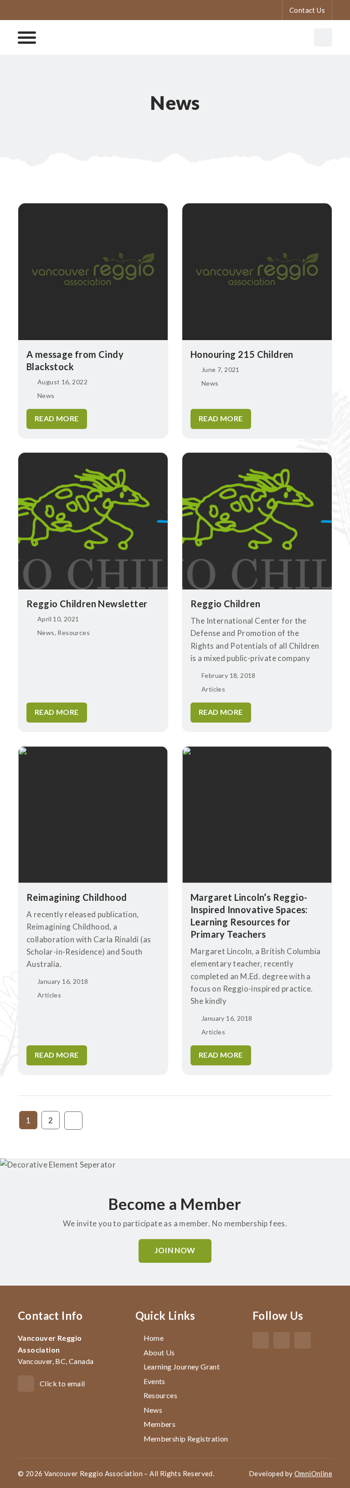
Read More (57, 418)
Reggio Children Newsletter (86, 603)
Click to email (62, 1383)
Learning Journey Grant (182, 1366)
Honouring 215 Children (241, 354)
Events (154, 1381)
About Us (159, 1352)
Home (154, 1337)
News (153, 1409)
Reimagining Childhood (76, 897)
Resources (161, 1395)
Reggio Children (225, 603)
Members (160, 1424)
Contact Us (307, 10)
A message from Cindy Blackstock (75, 360)
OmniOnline (313, 1473)
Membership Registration (186, 1438)
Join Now (174, 1250)
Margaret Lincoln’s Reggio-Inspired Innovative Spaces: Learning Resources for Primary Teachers (249, 916)
